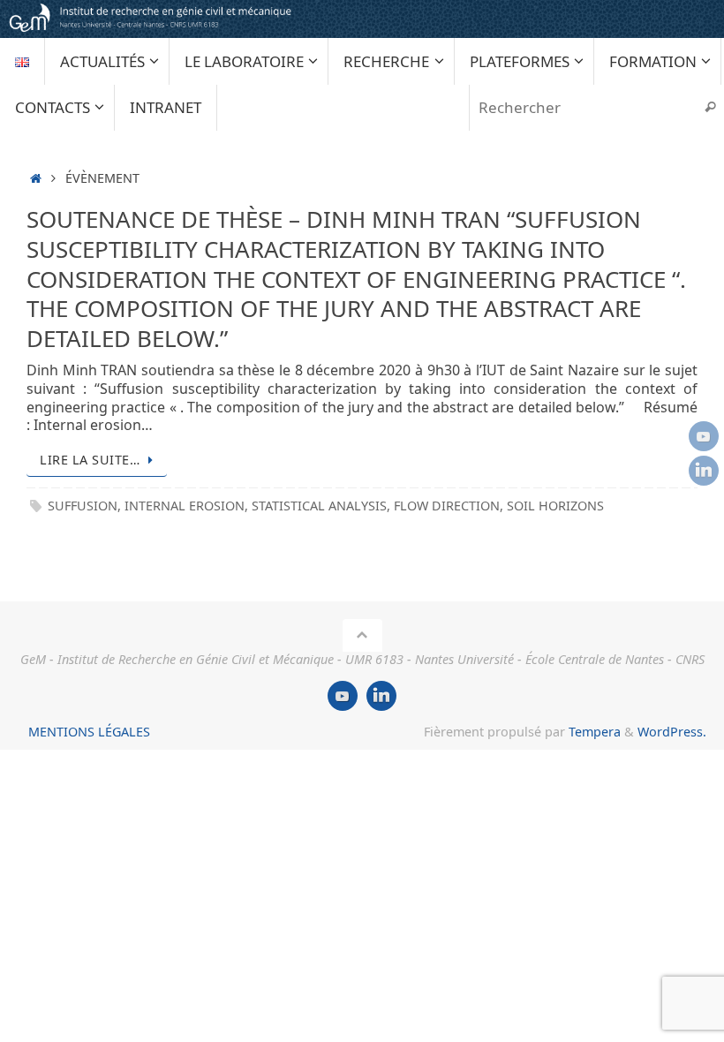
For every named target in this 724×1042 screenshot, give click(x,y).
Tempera (595, 731)
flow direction (447, 505)
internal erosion (184, 505)
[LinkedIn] (704, 471)
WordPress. (671, 731)
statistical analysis (319, 505)
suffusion (82, 505)
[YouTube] (704, 436)
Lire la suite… (90, 459)
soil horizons (555, 505)
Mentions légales (89, 731)
